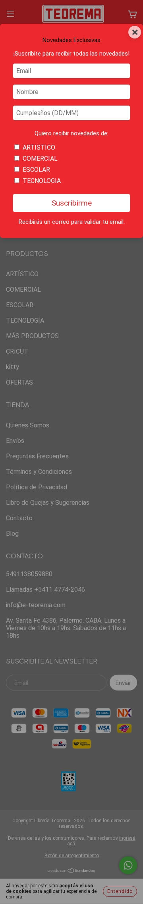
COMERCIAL (40, 158)
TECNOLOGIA (42, 181)
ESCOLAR (36, 169)
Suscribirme (72, 203)
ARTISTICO (39, 147)
